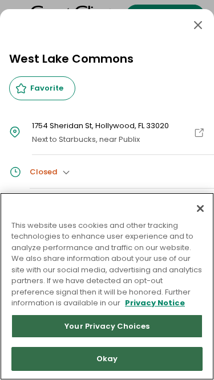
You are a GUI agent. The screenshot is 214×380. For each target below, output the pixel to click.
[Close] (198, 25)
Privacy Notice (155, 302)
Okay (107, 358)
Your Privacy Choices (107, 326)
